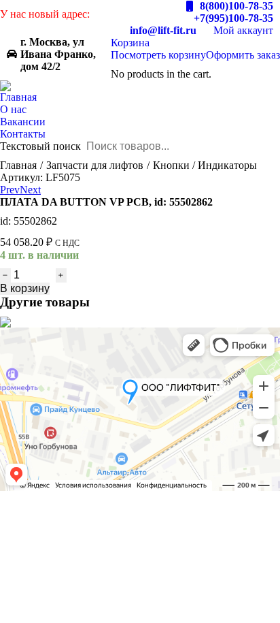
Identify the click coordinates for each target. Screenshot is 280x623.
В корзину (25, 288)
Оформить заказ (243, 55)
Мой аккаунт (243, 30)
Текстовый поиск (40, 146)
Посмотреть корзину (158, 55)
